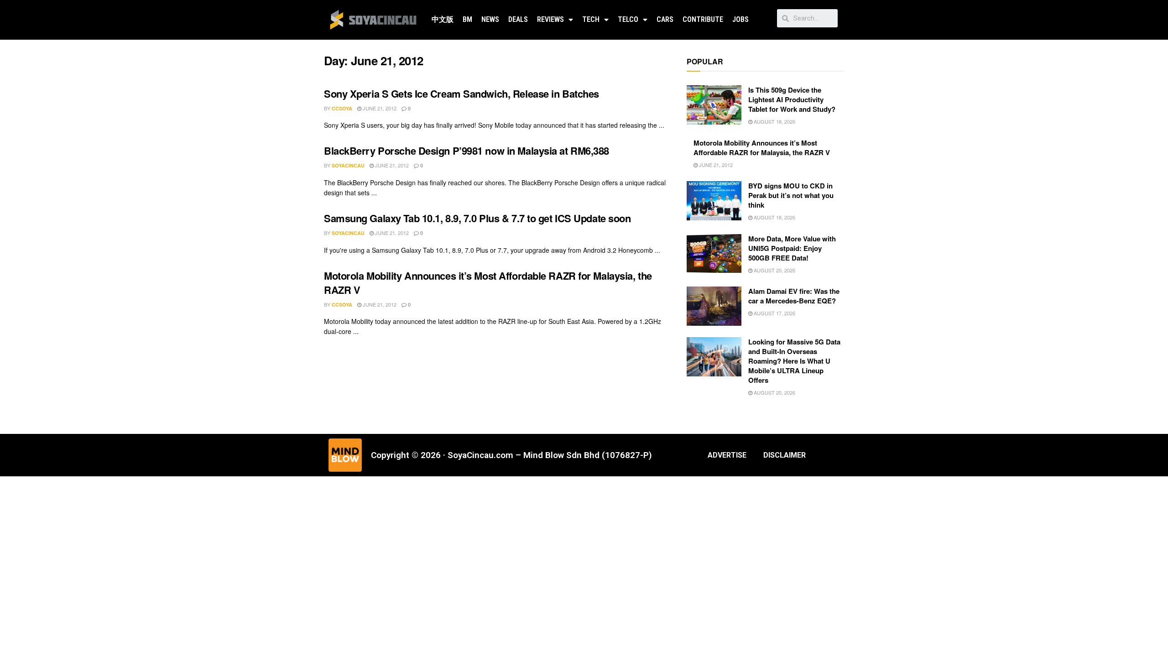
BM (467, 19)
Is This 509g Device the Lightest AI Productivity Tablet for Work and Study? (791, 99)
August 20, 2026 (773, 270)
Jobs (740, 19)
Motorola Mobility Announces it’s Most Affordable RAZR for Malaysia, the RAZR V (488, 282)
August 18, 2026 (773, 121)
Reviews (550, 19)
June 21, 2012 (378, 108)
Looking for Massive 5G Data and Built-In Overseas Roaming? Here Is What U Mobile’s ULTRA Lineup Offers (794, 361)
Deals (518, 19)
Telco (628, 19)
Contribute (703, 19)
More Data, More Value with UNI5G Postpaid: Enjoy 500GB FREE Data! (792, 248)
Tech (591, 19)
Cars (665, 19)
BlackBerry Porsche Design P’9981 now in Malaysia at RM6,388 (466, 150)
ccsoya (342, 108)
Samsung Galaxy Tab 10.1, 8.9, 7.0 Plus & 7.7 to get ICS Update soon (477, 218)
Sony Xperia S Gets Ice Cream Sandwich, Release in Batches (461, 93)
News (490, 19)
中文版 (443, 19)
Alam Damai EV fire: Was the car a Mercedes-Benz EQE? (794, 296)
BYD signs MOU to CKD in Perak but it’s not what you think (791, 195)
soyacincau (348, 165)
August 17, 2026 (773, 313)
